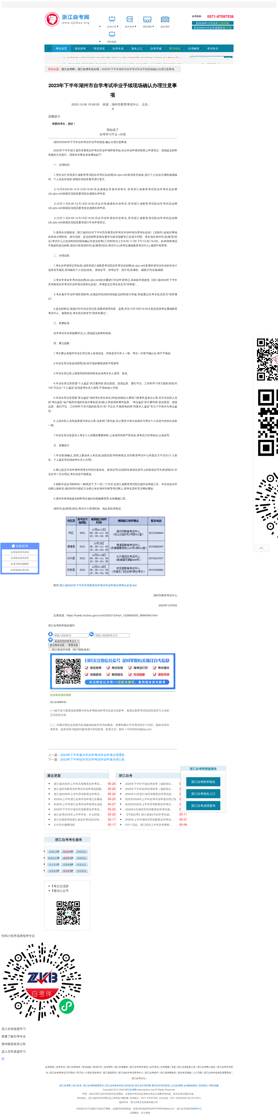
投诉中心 (197, 1108)
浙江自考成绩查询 (203, 805)
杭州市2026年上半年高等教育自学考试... (149, 804)
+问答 (122, 134)
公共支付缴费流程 (64, 824)
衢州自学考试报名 (161, 1085)
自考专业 (118, 48)
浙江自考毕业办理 (88, 69)
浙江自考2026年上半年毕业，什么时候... (78, 814)
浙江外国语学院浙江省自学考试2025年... (78, 819)
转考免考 (53, 871)
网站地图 (214, 1085)
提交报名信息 (57, 645)
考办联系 (67, 871)
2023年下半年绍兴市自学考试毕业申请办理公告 (92, 759)
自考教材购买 (190, 1085)
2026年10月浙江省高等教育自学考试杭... (149, 794)
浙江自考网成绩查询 (93, 1085)
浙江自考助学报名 (203, 781)
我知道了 (113, 129)
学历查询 (81, 871)
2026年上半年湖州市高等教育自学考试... (149, 819)
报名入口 (137, 48)
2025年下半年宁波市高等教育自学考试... (78, 809)
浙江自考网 (68, 69)
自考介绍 (53, 851)
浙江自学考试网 (143, 1085)
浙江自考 (77, 1085)
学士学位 (53, 864)
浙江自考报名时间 (114, 1085)
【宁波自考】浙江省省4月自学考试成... (148, 814)
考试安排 (99, 48)
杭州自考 (129, 1085)
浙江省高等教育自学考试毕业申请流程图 (77, 789)
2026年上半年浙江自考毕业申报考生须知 (78, 804)
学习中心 (175, 48)
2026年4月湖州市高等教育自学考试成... (148, 809)
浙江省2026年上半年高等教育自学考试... (78, 784)
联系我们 (203, 1085)
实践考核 (67, 864)
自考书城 (156, 48)
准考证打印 (53, 858)
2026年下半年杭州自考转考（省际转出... (149, 789)
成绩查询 (67, 858)
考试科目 (212, 48)
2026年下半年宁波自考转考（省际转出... (149, 784)
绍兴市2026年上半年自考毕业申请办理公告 (150, 799)
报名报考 (80, 48)
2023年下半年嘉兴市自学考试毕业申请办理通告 (92, 755)
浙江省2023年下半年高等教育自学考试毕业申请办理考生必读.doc (98, 585)
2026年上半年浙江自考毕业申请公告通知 (78, 799)
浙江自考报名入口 (203, 793)
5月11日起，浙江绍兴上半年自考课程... (148, 824)
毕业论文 (81, 864)
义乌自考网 (176, 1085)
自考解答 (194, 48)
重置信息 (73, 645)
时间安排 (81, 851)
